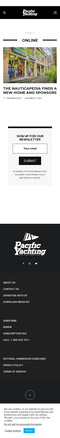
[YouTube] (36, 263)
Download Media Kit (16, 302)
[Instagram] (29, 263)
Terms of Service (14, 371)
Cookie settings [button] (13, 430)
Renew (7, 327)
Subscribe (10, 320)
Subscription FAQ (14, 333)
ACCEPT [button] (29, 430)
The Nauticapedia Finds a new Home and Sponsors (30, 90)
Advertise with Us (15, 295)
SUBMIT (30, 161)
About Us (9, 282)
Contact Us (11, 289)
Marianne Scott (14, 98)
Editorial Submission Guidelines (24, 358)
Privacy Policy (13, 365)
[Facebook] (23, 263)
